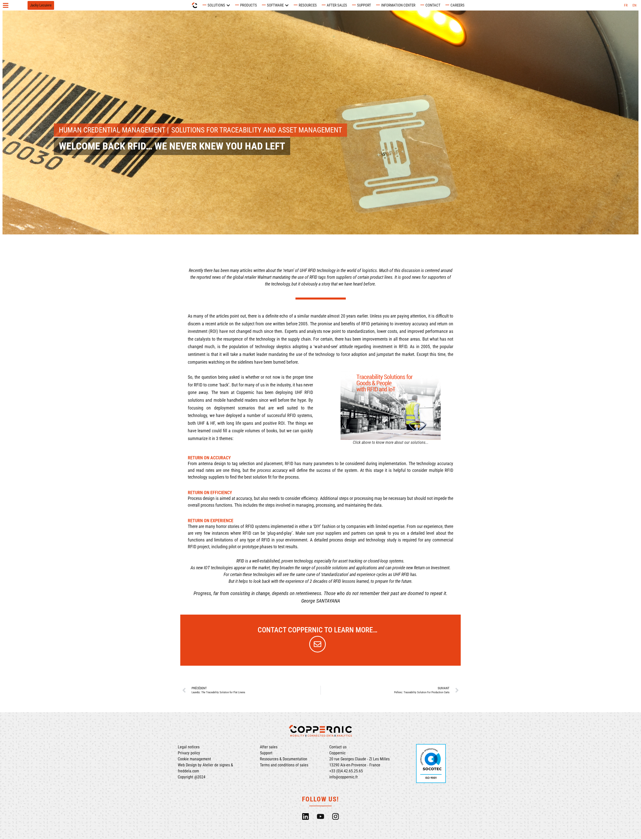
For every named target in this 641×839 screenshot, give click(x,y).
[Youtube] (320, 816)
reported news (209, 277)
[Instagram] (335, 816)
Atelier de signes (216, 765)
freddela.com (188, 771)
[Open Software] (287, 5)
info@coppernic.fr (343, 777)
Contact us (338, 747)
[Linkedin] (305, 816)
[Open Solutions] (228, 5)
